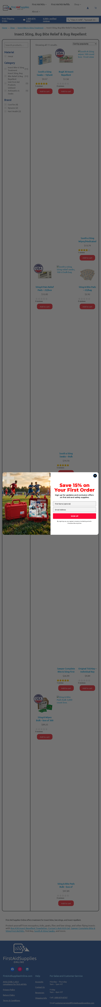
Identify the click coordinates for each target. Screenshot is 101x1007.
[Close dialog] (95, 475)
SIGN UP (74, 516)
